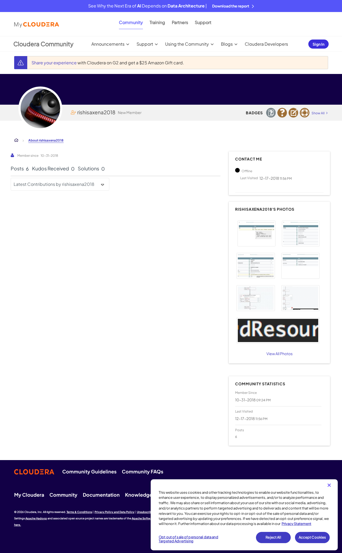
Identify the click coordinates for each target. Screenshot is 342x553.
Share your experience (54, 62)
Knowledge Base (144, 495)
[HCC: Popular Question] (282, 112)
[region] (244, 514)
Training (157, 22)
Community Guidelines (89, 471)
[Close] (329, 485)
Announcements (108, 44)
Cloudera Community (43, 44)
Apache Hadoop (36, 518)
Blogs (227, 44)
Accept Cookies (312, 537)
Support (203, 22)
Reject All (273, 537)
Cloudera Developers (266, 44)
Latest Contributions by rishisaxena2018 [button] (54, 184)
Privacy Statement (296, 523)
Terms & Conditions (79, 511)
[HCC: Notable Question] (271, 112)
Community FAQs (142, 471)
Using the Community (187, 44)
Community (131, 22)
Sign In (318, 44)
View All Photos (279, 353)
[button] (256, 233)
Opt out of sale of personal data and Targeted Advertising (188, 539)
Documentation (101, 495)
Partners (180, 22)
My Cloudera (29, 495)
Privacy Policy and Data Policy (114, 511)
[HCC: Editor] (293, 112)
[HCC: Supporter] (304, 112)
